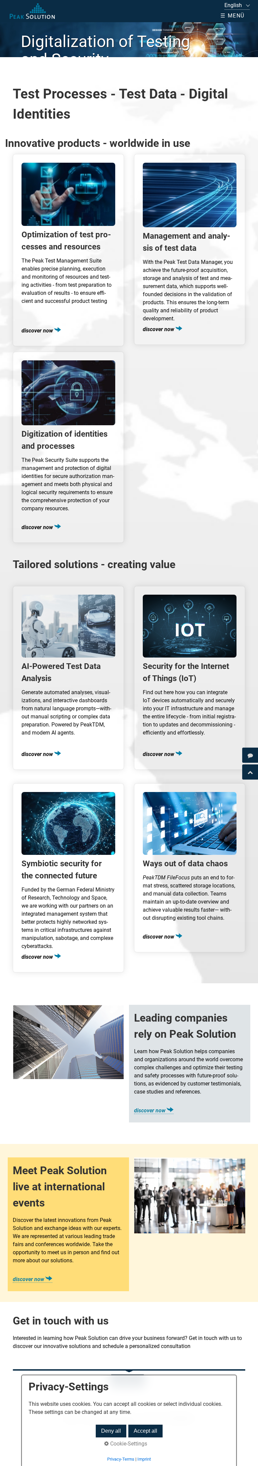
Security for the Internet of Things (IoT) (189, 677)
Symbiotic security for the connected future (68, 878)
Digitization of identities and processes (68, 447)
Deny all (111, 1431)
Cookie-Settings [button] (128, 1443)
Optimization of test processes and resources (68, 250)
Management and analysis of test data (189, 249)
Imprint (144, 1459)
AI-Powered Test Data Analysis (68, 677)
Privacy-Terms (120, 1459)
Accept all (145, 1431)
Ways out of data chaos (189, 868)
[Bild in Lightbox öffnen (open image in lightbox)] (68, 1042)
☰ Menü (232, 15)
